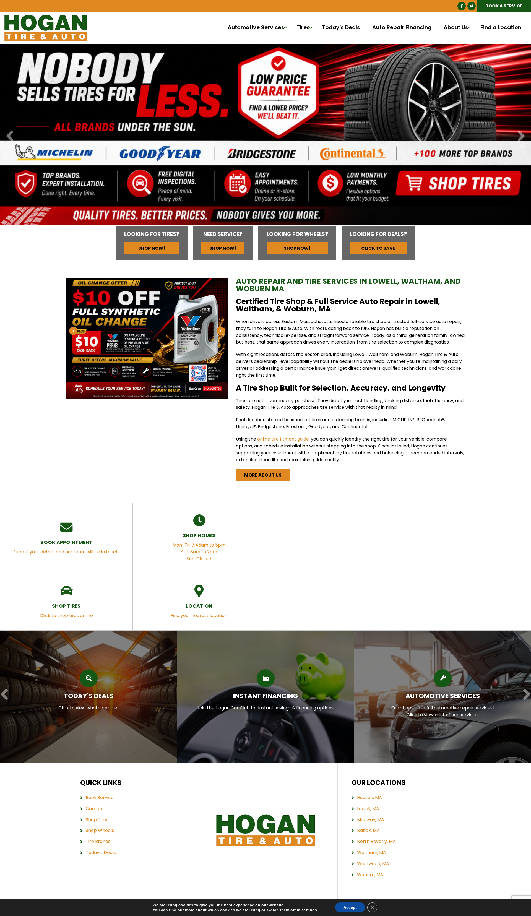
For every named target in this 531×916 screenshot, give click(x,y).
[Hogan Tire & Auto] (45, 18)
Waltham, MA (371, 852)
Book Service (100, 797)
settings (309, 910)
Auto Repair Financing (401, 27)
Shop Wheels (100, 830)
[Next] (521, 136)
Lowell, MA (368, 808)
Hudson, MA (369, 797)
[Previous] (10, 136)
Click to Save (378, 248)
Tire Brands (98, 841)
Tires (303, 27)
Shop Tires (97, 819)
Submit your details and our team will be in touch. (66, 547)
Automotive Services (256, 27)
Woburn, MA (370, 874)
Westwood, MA (373, 863)
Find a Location (500, 27)
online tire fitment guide (283, 439)
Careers (94, 808)
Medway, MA (370, 819)
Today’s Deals (341, 27)
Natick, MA (368, 830)
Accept (350, 907)
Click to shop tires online (66, 610)
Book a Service (504, 6)
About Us (456, 27)
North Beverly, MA (376, 841)
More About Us (263, 475)
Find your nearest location (199, 610)
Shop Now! (151, 248)
